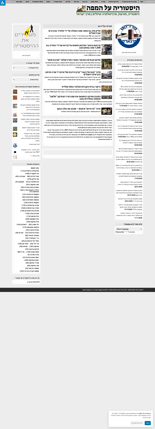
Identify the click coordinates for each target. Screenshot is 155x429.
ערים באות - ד (34, 156)
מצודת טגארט (32, 230)
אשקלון (19, 182)
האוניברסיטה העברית (30, 187)
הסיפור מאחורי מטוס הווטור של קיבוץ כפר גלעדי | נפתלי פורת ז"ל (129, 104)
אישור (147, 423)
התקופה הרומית (31, 203)
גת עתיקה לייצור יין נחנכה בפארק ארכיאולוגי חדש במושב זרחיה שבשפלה (129, 214)
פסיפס (23, 246)
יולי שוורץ (34, 224)
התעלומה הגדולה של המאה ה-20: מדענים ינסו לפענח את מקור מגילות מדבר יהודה (130, 89)
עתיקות (34, 246)
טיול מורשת (32, 216)
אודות (27, 2)
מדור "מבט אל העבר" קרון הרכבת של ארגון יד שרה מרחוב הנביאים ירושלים (73, 73)
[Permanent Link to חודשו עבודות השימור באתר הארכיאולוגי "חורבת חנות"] (106, 64)
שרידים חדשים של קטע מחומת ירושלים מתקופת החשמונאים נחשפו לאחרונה (129, 175)
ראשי (141, 2)
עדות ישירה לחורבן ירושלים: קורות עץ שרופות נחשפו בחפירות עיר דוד (130, 71)
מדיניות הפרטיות (136, 423)
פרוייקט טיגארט (113, 2)
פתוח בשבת (32, 252)
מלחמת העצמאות (30, 227)
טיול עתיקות (32, 222)
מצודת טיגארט (32, 233)
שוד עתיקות (33, 266)
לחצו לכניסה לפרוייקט (129, 52)
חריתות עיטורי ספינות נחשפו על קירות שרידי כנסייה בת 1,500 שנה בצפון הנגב (73, 46)
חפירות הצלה (32, 213)
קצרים (103, 2)
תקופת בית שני (32, 268)
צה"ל (21, 252)
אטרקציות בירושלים (30, 171)
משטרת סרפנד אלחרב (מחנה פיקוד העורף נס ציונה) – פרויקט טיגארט (30, 121)
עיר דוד (34, 244)
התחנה (48, 2)
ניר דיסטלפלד (32, 238)
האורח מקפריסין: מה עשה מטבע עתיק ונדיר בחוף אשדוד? (130, 65)
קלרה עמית (33, 255)
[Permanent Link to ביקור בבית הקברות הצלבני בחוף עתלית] (106, 88)
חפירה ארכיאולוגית (30, 208)
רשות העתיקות (31, 260)
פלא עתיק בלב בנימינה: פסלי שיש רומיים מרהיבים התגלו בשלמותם (131, 96)
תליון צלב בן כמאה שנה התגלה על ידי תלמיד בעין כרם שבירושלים (75, 32)
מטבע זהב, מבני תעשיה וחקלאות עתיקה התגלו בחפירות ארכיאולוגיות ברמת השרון (30, 137)
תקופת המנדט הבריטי (29, 271)
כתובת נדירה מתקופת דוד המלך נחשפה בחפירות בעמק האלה (30, 98)
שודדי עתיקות (32, 263)
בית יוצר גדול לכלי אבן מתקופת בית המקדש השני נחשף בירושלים (130, 141)
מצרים (19, 233)
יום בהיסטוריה (58, 2)
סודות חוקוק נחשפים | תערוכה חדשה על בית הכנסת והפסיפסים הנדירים (129, 79)
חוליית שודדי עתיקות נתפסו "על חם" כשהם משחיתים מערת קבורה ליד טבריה (129, 150)
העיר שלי (76, 2)
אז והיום (84, 2)
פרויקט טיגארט (32, 249)
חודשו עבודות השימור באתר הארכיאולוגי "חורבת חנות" (74, 60)
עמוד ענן (23, 244)
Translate (131, 232)
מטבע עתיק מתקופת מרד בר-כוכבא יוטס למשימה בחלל (30, 114)
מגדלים (67, 2)
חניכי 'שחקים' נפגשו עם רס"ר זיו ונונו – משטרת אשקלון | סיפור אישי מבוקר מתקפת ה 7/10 (129, 207)
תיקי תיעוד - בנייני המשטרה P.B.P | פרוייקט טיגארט (30, 151)
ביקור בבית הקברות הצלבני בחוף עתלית (81, 86)
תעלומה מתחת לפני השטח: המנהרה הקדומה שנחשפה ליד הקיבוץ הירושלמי (129, 119)
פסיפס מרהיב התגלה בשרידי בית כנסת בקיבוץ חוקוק (30, 92)
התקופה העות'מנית (31, 200)
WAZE (35, 168)
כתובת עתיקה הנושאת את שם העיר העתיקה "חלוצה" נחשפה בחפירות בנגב (75, 98)
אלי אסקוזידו (32, 174)
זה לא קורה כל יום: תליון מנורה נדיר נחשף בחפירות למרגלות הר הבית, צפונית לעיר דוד (129, 167)
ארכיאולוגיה (32, 182)
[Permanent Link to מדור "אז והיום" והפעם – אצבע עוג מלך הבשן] (106, 111)
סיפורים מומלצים (37, 2)
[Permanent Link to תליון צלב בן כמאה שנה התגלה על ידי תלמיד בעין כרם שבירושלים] (106, 35)
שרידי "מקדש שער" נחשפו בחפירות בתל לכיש (30, 129)
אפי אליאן (33, 179)
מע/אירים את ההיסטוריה (129, 2)
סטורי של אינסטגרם (30, 241)
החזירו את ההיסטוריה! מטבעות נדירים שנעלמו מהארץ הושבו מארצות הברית (130, 127)
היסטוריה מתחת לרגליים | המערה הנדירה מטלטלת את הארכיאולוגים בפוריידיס (129, 110)
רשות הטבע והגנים (31, 257)
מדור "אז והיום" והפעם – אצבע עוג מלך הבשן (79, 108)
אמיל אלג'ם (33, 176)
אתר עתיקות (32, 185)
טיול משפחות (32, 219)
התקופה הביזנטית (30, 194)
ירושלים (22, 224)
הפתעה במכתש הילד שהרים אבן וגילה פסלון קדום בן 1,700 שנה (129, 135)
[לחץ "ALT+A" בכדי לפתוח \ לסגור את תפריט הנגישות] (2, 3)
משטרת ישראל (32, 235)
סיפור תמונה (94, 2)
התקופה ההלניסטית (30, 197)
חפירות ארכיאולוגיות (29, 211)
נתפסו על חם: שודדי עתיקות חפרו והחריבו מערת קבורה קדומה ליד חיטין (130, 183)
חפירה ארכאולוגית (30, 205)
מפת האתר (19, 2)
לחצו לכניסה (26, 55)
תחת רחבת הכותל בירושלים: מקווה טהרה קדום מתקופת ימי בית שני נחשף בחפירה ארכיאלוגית (129, 159)
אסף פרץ (20, 176)
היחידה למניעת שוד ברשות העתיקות (29, 191)
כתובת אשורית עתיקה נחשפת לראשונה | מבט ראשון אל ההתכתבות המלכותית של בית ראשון (129, 192)
